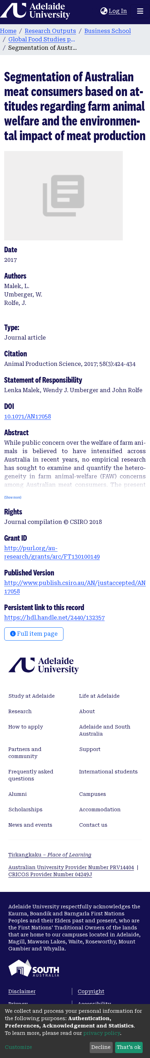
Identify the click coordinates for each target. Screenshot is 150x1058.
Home (8, 31)
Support (89, 749)
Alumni (17, 794)
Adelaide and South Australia (104, 730)
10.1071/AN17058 (27, 416)
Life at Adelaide (99, 696)
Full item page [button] (37, 633)
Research (20, 711)
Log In (118, 11)
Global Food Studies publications (43, 39)
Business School (107, 31)
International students (108, 771)
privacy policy (101, 1033)
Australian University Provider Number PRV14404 (71, 867)
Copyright (91, 991)
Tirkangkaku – (49, 855)
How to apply (25, 727)
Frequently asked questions (30, 775)
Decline (101, 1047)
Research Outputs (50, 31)
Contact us (93, 825)
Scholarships (25, 809)
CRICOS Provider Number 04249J (50, 874)
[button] (103, 11)
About (87, 711)
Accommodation (100, 809)
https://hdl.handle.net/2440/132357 (54, 617)
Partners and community (25, 752)
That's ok (129, 1047)
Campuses (92, 794)
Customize (18, 1047)
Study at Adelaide (31, 696)
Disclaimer (22, 991)
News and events (30, 825)
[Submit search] (95, 11)
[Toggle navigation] (140, 11)
